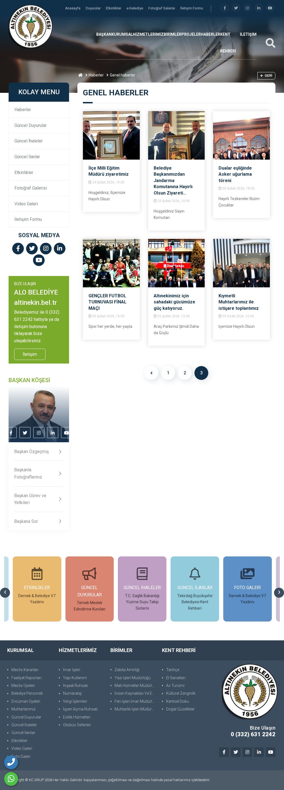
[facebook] (225, 8)
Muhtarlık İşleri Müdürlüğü (135, 709)
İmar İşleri (71, 670)
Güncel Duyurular (30, 125)
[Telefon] (11, 762)
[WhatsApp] (11, 779)
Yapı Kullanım (75, 678)
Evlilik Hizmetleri (76, 717)
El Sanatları (176, 678)
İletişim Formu (191, 8)
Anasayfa (73, 8)
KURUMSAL (122, 34)
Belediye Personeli (27, 693)
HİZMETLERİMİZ (148, 34)
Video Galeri (26, 203)
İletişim (30, 354)
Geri (268, 75)
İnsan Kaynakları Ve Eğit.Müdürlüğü (135, 693)
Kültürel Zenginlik (181, 693)
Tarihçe (172, 670)
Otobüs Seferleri (77, 725)
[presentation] (5, 593)
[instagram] (247, 8)
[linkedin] (259, 8)
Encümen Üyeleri (25, 701)
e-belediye (135, 8)
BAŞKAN (103, 34)
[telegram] (236, 8)
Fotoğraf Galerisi (162, 8)
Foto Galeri (21, 756)
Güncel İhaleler (28, 141)
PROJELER (191, 34)
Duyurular (94, 8)
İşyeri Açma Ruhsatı (80, 709)
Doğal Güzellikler (180, 709)
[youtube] (270, 8)
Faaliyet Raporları (26, 678)
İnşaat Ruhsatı (75, 685)
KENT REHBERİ (228, 42)
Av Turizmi (175, 685)
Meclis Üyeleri (23, 685)
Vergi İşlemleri (75, 701)
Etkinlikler (114, 8)
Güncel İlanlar (27, 156)
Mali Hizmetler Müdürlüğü (135, 685)
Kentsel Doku (177, 701)
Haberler (96, 75)
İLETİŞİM (248, 34)
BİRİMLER (172, 34)
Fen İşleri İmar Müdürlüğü (135, 701)
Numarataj (72, 693)
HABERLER (210, 34)
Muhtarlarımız (23, 709)
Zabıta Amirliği (127, 670)
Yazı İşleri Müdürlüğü (133, 678)
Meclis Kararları (25, 670)
